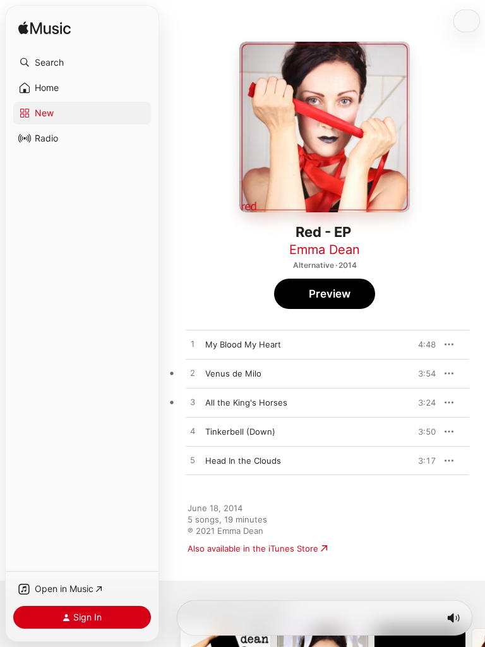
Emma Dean (324, 249)
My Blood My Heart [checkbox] (243, 344)
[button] (82, 62)
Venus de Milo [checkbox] (233, 373)
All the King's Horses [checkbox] (246, 402)
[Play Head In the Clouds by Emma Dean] (192, 460)
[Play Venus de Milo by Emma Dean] (192, 373)
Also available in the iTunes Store (253, 548)
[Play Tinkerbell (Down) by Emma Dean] (192, 431)
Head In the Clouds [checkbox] (243, 461)
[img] (44, 28)
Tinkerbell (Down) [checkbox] (240, 431)
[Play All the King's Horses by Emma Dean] (192, 402)
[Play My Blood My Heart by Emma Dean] (192, 344)
